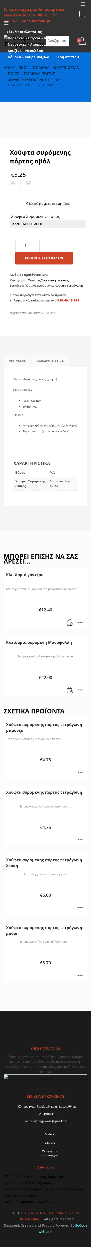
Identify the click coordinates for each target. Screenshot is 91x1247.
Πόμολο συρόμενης (39, 285)
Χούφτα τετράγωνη (69, 285)
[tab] (17, 361)
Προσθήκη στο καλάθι (44, 258)
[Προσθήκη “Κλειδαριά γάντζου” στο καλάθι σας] (70, 623)
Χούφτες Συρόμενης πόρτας (48, 280)
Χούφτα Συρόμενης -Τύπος (35, 216)
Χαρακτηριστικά (50, 361)
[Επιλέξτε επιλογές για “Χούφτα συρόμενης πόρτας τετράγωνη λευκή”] (80, 908)
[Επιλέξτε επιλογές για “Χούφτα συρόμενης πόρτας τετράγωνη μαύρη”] (80, 976)
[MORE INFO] (80, 623)
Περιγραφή (17, 361)
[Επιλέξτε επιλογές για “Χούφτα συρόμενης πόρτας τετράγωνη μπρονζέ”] (80, 773)
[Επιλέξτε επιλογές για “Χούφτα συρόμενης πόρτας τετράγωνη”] (80, 840)
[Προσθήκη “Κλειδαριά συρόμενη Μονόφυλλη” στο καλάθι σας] (70, 690)
